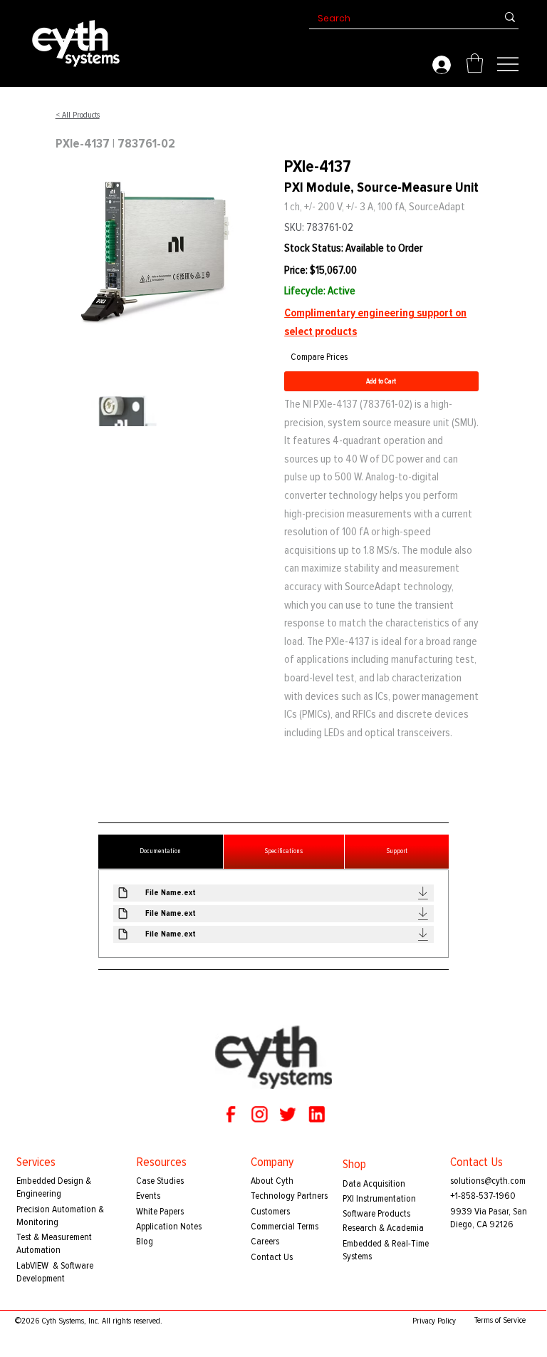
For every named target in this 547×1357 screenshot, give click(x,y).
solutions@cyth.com (488, 1181)
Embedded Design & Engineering (53, 1187)
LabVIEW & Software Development (54, 1271)
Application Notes (169, 1226)
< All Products (78, 115)
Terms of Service (500, 1320)
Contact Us (272, 1257)
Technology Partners (289, 1196)
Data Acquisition (374, 1183)
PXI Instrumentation (379, 1198)
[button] (475, 63)
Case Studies (160, 1181)
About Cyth (272, 1181)
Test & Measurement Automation (54, 1243)
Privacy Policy (434, 1321)
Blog (144, 1241)
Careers (265, 1241)
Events (148, 1196)
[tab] (160, 851)
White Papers (160, 1211)
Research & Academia (383, 1228)
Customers (270, 1211)
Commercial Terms (284, 1226)
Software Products (376, 1213)
